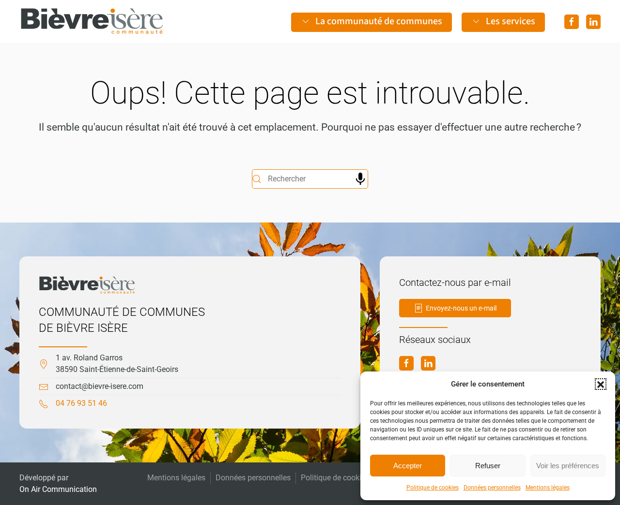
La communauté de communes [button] (378, 21)
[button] (600, 384)
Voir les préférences (567, 465)
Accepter (407, 465)
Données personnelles (492, 487)
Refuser (487, 465)
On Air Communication (58, 489)
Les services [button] (510, 21)
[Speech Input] (360, 179)
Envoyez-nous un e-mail (461, 308)
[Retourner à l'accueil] (92, 21)
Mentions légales (548, 487)
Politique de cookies (432, 487)
